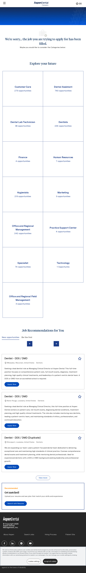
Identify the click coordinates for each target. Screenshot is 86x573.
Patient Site (70, 534)
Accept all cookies (50, 561)
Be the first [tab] (27, 337)
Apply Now (11, 384)
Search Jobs (29, 534)
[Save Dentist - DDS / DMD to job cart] (80, 358)
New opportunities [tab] (10, 337)
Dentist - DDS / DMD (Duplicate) (22, 437)
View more (43, 478)
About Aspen (8, 534)
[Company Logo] (41, 3)
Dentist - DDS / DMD (15, 358)
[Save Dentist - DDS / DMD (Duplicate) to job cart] (80, 438)
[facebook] (4, 543)
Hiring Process (51, 534)
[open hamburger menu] (4, 3)
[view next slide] (56, 343)
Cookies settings (34, 561)
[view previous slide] (29, 343)
